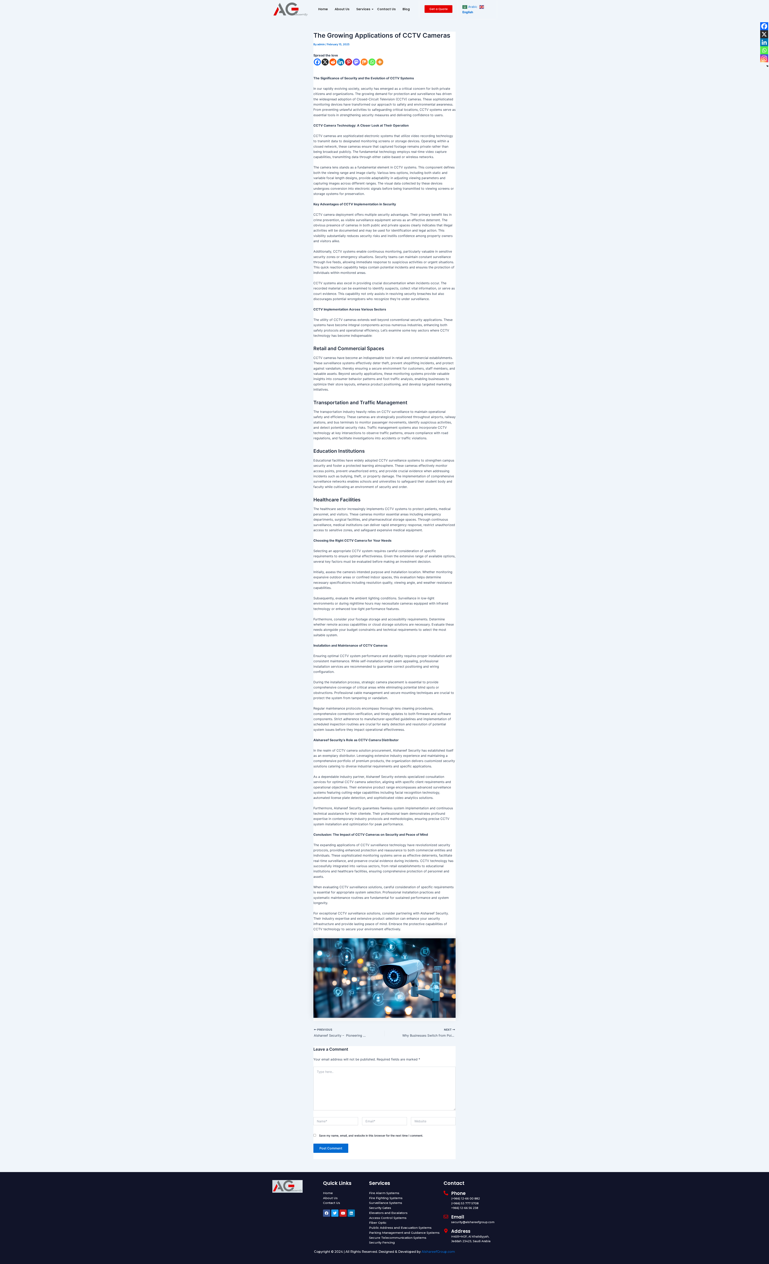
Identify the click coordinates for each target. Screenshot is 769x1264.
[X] (325, 62)
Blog (406, 9)
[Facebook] (317, 62)
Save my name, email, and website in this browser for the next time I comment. (371, 1135)
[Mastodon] (356, 62)
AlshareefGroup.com (438, 1252)
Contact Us (386, 9)
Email (457, 1217)
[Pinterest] (348, 62)
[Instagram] (764, 58)
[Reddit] (332, 62)
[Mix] (364, 62)
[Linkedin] (340, 62)
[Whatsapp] (371, 62)
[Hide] (767, 66)
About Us (342, 9)
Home (323, 9)
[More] (379, 62)
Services (363, 9)
